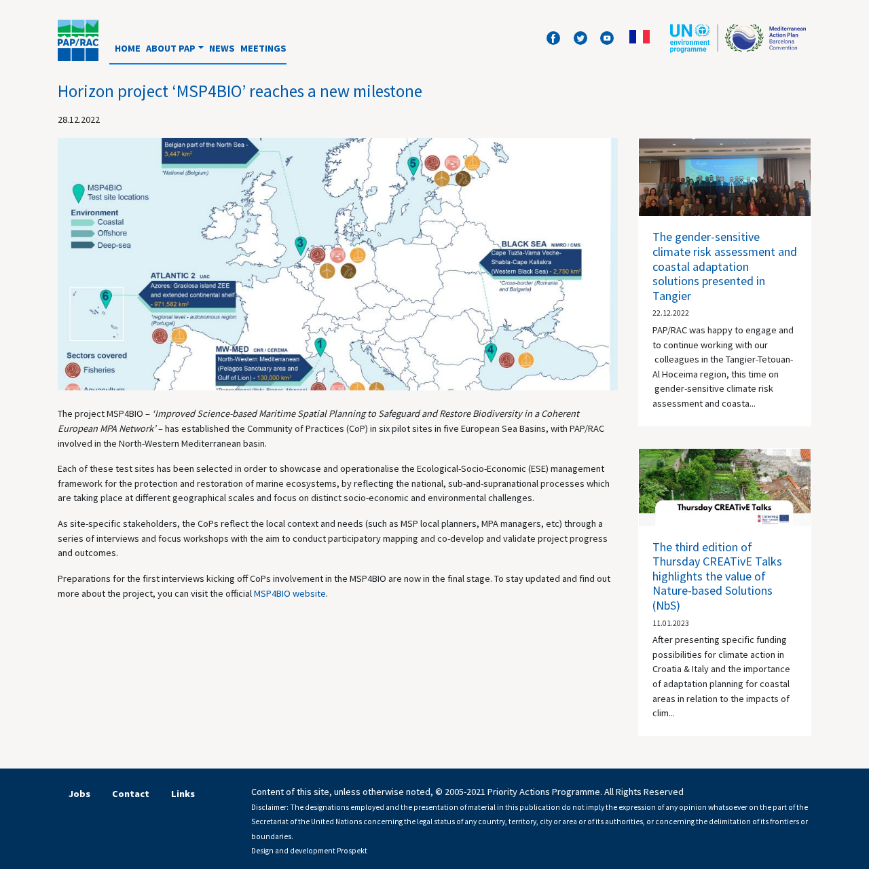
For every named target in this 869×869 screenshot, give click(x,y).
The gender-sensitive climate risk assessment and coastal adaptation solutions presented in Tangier (724, 266)
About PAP (171, 48)
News (222, 48)
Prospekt (352, 850)
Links (183, 794)
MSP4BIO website (290, 593)
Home (128, 48)
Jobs (79, 794)
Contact (130, 794)
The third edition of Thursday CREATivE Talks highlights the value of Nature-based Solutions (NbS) (717, 576)
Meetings (263, 48)
